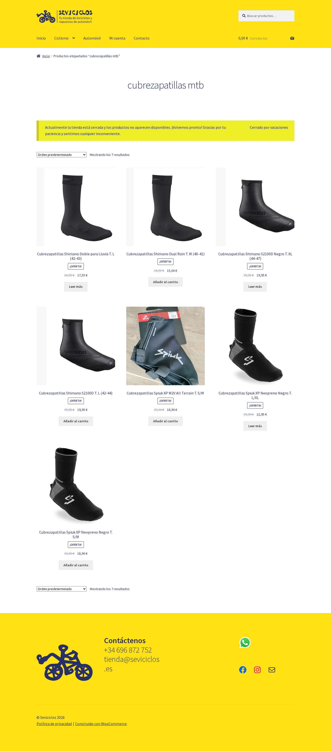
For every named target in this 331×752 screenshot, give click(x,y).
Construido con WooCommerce (101, 723)
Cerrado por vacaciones (269, 127)
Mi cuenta (117, 38)
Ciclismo (61, 38)
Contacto (142, 38)
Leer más (76, 286)
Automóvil (92, 38)
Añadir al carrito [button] (165, 282)
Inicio (41, 38)
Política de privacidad (54, 723)
